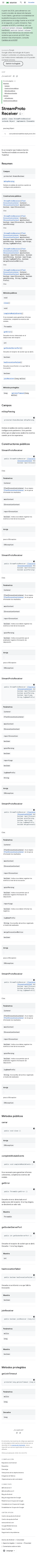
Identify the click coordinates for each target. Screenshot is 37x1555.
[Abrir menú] (3, 2)
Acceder (31, 2)
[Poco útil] (16, 76)
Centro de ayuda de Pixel (10, 1519)
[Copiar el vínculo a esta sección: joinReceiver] (15, 1311)
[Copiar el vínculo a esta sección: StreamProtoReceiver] (24, 450)
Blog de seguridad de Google (11, 1497)
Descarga (5, 1469)
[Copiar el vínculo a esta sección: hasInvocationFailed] (22, 1269)
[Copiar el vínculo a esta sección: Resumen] (14, 164)
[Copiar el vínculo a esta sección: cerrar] (10, 1122)
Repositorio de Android (9, 1463)
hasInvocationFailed (12, 362)
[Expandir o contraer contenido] (15, 81)
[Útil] (13, 76)
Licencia (19, 1543)
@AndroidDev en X (8, 1491)
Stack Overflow (7, 1529)
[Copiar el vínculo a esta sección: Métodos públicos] (25, 1116)
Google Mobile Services (9, 1526)
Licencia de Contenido (18, 1445)
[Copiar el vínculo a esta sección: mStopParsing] (17, 412)
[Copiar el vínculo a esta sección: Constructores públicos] (32, 444)
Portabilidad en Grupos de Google (13, 1507)
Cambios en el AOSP (9, 40)
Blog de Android (7, 1494)
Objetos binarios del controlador (12, 1479)
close (6, 303)
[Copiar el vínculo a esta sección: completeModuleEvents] (26, 1156)
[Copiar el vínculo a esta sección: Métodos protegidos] (28, 1367)
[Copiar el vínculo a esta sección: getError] (12, 1183)
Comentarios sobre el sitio (12, 1546)
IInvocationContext (11, 205)
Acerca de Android (8, 1540)
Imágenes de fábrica (8, 1476)
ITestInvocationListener (14, 202)
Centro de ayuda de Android (11, 1516)
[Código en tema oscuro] (34, 418)
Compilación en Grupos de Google (13, 1504)
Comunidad (20, 1540)
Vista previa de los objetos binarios (13, 1472)
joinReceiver (9, 379)
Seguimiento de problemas (10, 1532)
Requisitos (5, 1466)
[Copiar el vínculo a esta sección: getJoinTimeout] (19, 1374)
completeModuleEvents (12, 313)
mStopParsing (9, 181)
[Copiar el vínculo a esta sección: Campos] (14, 405)
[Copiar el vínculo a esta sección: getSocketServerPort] (24, 1227)
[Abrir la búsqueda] (21, 2)
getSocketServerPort (12, 348)
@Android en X (7, 1488)
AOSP (3, 72)
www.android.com (8, 1522)
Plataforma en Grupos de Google (12, 1501)
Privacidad (27, 1543)
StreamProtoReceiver (12, 201)
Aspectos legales (8, 1543)
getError (7, 332)
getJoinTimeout (18, 393)
